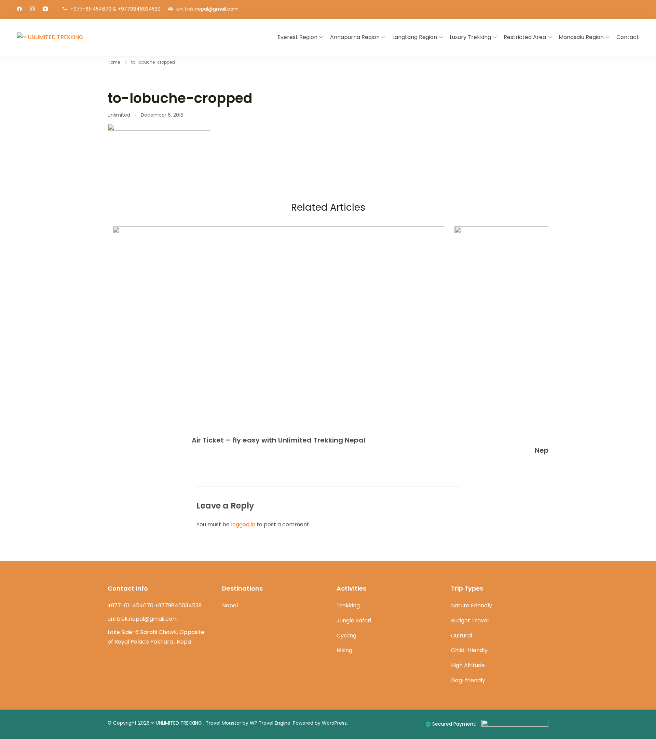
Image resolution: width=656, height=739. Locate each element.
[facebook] (19, 9)
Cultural (461, 635)
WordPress (334, 723)
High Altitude (468, 665)
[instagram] (32, 9)
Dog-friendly (468, 680)
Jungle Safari (354, 620)
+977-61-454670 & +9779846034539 (115, 9)
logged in (243, 524)
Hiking (344, 650)
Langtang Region (414, 37)
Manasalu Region (581, 37)
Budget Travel (470, 620)
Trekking (348, 605)
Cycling (346, 635)
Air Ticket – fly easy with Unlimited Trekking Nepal (278, 440)
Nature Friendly (471, 605)
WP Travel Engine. (270, 723)
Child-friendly (469, 650)
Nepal (230, 605)
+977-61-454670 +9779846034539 (155, 605)
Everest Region (297, 37)
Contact (627, 37)
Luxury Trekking (470, 37)
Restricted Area (525, 37)
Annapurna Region (355, 37)
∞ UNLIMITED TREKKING (177, 723)
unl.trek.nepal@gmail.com (207, 9)
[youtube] (45, 9)
